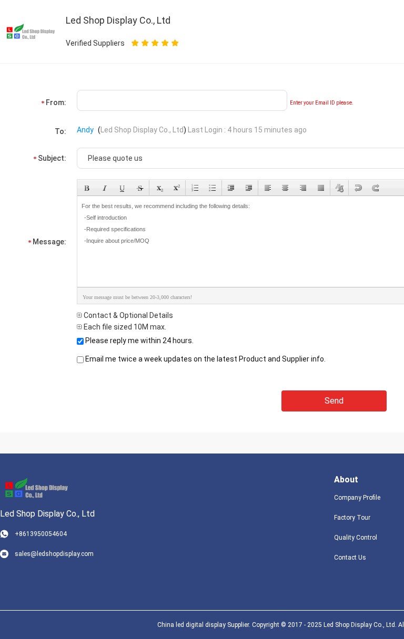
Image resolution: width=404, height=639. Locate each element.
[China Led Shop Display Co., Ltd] (29, 31)
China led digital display (191, 624)
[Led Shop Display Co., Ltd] (34, 488)
